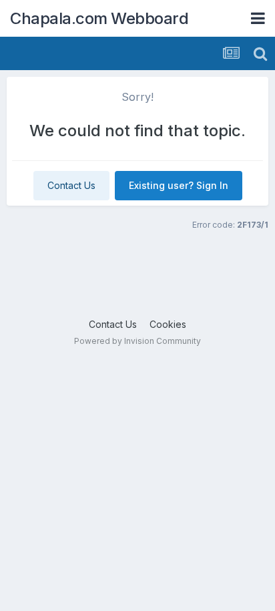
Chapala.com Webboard (99, 18)
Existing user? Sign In (178, 185)
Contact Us (71, 185)
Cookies (168, 324)
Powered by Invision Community (137, 341)
